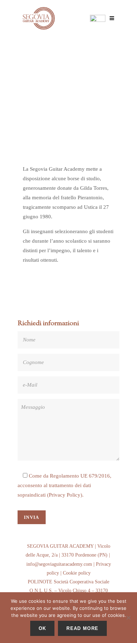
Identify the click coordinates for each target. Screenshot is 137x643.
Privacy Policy (64, 495)
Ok (42, 628)
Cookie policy (77, 573)
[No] (128, 617)
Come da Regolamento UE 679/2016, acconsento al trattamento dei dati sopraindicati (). (64, 485)
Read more (82, 628)
